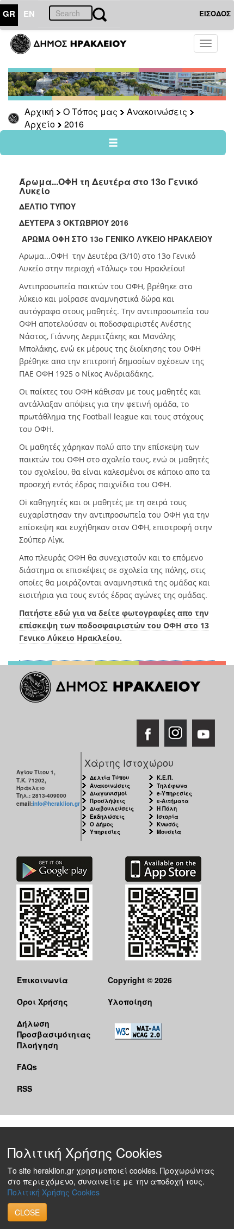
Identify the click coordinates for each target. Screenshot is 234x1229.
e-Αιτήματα (173, 801)
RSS (24, 1088)
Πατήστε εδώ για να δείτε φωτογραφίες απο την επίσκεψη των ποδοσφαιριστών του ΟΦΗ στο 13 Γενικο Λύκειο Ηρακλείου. (114, 625)
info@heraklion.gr (56, 803)
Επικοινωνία (42, 980)
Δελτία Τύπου (109, 777)
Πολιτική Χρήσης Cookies (54, 1192)
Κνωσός (167, 824)
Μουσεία (169, 832)
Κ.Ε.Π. (165, 777)
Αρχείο (39, 124)
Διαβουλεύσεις (112, 808)
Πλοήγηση (37, 1045)
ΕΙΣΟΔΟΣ (215, 13)
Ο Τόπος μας (90, 111)
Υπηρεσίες (105, 832)
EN (29, 14)
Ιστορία (167, 816)
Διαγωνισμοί (108, 793)
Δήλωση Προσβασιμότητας (54, 1028)
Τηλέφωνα (172, 785)
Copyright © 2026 (140, 980)
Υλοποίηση (130, 1001)
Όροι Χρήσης (42, 1001)
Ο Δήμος (101, 824)
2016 (74, 124)
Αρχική (39, 111)
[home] (74, 49)
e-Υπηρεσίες (174, 793)
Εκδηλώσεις (107, 816)
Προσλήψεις (107, 801)
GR (9, 14)
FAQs (27, 1066)
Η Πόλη (167, 808)
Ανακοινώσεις (157, 111)
